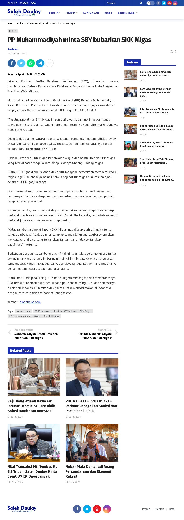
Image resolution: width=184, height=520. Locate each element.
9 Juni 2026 (74, 482)
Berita (12, 31)
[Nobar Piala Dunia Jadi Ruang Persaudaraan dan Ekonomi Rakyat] (92, 443)
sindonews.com (30, 302)
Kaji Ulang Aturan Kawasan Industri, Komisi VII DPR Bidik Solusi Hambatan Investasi (31, 406)
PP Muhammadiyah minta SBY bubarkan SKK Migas (63, 311)
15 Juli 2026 (17, 482)
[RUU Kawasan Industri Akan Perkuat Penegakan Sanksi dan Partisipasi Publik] (92, 377)
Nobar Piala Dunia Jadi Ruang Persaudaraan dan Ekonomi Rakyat (90, 471)
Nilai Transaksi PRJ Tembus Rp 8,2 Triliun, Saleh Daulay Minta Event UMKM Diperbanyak (33, 471)
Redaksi (13, 49)
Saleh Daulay (51, 316)
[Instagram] (175, 3)
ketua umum (24, 311)
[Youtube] (169, 3)
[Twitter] (164, 3)
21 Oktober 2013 (17, 53)
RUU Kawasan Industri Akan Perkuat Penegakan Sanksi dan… (155, 92)
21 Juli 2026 (17, 416)
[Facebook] (158, 3)
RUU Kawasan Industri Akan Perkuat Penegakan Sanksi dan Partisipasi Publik (91, 406)
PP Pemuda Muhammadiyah (24, 316)
